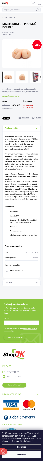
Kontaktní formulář (14, 385)
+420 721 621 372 (14, 376)
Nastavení (21, 447)
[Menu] (40, 3)
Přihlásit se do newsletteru (14, 337)
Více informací (26, 441)
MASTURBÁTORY (16, 271)
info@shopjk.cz (13, 372)
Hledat (37, 9)
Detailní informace (9, 96)
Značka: (6, 34)
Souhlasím (21, 455)
